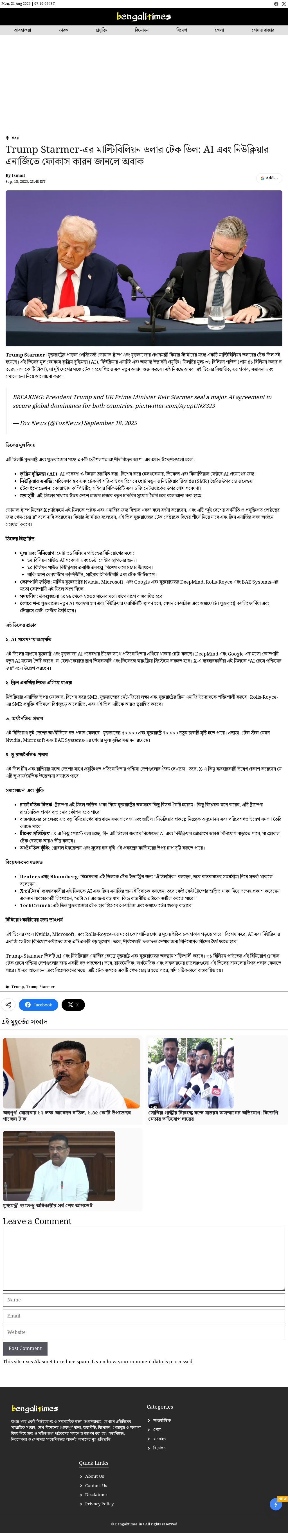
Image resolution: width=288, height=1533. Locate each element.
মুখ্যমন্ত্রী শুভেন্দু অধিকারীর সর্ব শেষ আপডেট (48, 1206)
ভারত (63, 30)
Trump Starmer (40, 987)
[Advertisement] (144, 90)
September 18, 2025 (110, 423)
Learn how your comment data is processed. (143, 1362)
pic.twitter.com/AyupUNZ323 (175, 406)
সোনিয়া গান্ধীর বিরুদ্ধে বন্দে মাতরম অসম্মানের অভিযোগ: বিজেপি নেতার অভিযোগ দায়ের (213, 1116)
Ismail (18, 176)
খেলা (219, 30)
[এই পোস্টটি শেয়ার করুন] (8, 1004)
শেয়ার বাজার (263, 30)
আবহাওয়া (22, 30)
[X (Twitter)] (284, 3)
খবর (15, 138)
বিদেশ (181, 30)
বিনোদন (141, 30)
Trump (17, 987)
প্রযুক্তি (101, 30)
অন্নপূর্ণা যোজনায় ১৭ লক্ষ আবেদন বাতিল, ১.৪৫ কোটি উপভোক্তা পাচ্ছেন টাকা (67, 1116)
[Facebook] (276, 3)
